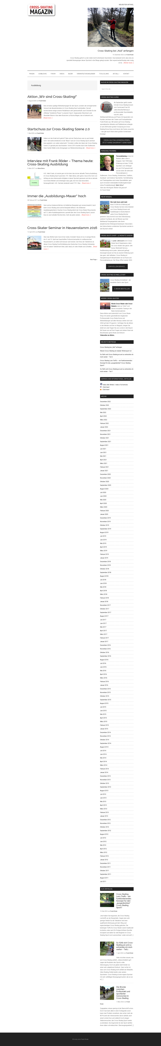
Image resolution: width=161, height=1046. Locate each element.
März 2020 (103, 507)
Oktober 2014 (104, 740)
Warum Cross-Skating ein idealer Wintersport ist (115, 351)
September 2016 (105, 656)
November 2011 (105, 867)
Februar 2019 (104, 554)
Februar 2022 (104, 423)
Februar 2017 (104, 638)
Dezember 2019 (105, 518)
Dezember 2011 (105, 863)
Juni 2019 (103, 540)
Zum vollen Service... (117, 266)
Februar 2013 (104, 812)
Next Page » (93, 259)
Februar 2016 (104, 681)
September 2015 (105, 700)
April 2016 (103, 674)
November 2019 (105, 521)
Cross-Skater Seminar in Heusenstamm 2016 (62, 228)
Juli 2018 (103, 580)
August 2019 (104, 532)
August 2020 (104, 489)
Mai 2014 (103, 758)
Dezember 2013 (105, 776)
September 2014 (105, 743)
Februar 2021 (104, 467)
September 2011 (105, 874)
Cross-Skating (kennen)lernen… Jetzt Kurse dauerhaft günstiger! (116, 141)
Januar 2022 (104, 427)
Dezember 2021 (105, 431)
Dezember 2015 (105, 689)
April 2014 (103, 761)
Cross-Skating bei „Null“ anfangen (116, 50)
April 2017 (103, 631)
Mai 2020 (103, 500)
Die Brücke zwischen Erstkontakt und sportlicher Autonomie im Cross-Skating (123, 992)
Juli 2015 (103, 707)
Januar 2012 (104, 860)
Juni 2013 (103, 798)
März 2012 (103, 852)
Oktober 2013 (104, 783)
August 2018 (104, 576)
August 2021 (104, 445)
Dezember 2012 (105, 820)
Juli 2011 (103, 881)
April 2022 (103, 416)
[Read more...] (48, 118)
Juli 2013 (103, 794)
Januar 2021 (104, 471)
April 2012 (103, 849)
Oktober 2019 (104, 525)
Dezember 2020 (105, 474)
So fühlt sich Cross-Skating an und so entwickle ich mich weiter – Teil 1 (124, 946)
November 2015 (105, 692)
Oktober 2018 (104, 569)
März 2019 (103, 551)
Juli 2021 (103, 449)
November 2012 (105, 823)
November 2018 (105, 565)
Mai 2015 (103, 714)
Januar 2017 (104, 641)
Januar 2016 (104, 685)
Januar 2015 (104, 729)
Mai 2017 (103, 627)
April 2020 (103, 503)
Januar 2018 (104, 601)
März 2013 (103, 809)
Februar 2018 (104, 598)
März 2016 (103, 678)
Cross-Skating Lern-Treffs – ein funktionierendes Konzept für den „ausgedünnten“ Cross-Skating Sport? (116, 363)
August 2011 (104, 878)
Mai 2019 (103, 543)
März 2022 (103, 420)
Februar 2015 (104, 725)
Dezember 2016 (105, 645)
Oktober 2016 (104, 652)
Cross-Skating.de (45, 10)
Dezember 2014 (105, 732)
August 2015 (104, 703)
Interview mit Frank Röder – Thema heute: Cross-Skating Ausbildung (60, 162)
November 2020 (105, 478)
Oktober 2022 (104, 405)
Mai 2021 (103, 456)
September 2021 (105, 441)
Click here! (106, 387)
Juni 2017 (103, 623)
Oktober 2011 (104, 870)
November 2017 (105, 605)
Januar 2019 (104, 558)
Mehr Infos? (120, 185)
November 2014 (105, 736)
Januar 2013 (104, 816)
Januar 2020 (104, 514)
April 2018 (103, 591)
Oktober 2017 (104, 609)
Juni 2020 (103, 496)
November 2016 (105, 649)
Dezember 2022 (105, 401)
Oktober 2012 (104, 827)
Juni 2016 (103, 667)
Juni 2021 (103, 452)
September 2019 (105, 529)
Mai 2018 (103, 587)
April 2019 (103, 547)
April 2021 (103, 460)
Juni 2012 (103, 841)
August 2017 (104, 616)
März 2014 (103, 765)
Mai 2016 (103, 671)
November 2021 (105, 434)
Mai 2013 (103, 801)
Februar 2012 (104, 856)
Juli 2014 (103, 750)
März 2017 (103, 634)
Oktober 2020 (104, 481)
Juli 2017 (103, 620)
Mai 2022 (103, 412)
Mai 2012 (103, 845)
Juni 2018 (103, 583)
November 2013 (105, 780)
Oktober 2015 (104, 696)
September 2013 (105, 787)
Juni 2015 (103, 711)
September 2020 (105, 485)
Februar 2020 (104, 511)
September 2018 (105, 572)
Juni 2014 (103, 754)
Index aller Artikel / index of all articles (115, 385)
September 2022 (105, 409)
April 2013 (103, 805)
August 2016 (104, 660)
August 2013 (104, 790)
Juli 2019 (103, 536)
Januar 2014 (104, 772)
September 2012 (105, 830)
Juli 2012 (103, 838)
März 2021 (103, 463)
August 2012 (104, 834)
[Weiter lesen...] (129, 63)
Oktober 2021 (104, 438)
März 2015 (103, 721)
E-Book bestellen (122, 289)
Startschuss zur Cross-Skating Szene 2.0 (58, 129)
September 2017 (105, 612)
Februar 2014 (104, 769)
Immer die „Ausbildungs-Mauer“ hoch (56, 196)
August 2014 (104, 747)
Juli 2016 (103, 663)
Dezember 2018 (105, 561)
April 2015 (103, 718)
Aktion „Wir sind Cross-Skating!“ (52, 97)
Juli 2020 (103, 492)
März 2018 (103, 594)
